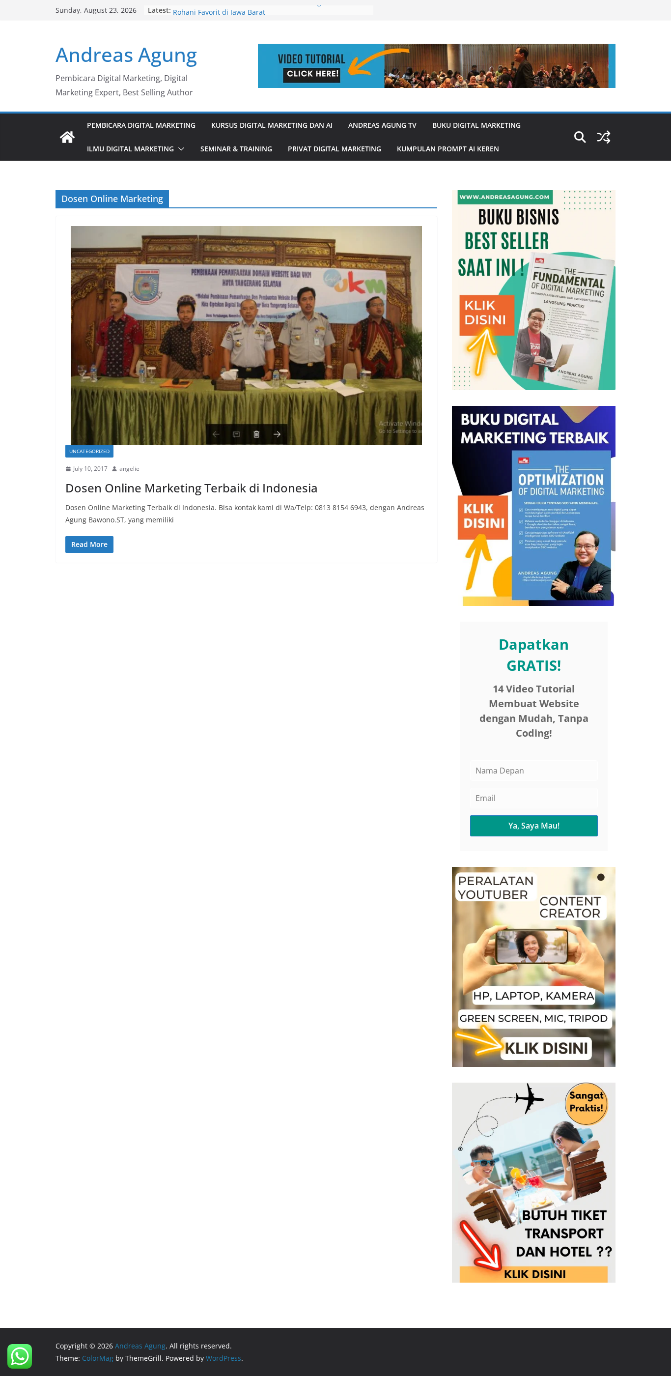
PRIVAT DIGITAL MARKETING (334, 148)
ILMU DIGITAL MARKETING (130, 148)
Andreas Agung (126, 54)
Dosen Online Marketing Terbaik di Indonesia (191, 488)
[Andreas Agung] (67, 137)
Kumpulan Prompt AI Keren (448, 148)
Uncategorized (89, 451)
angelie (129, 468)
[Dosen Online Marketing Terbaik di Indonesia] (246, 335)
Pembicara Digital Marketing (141, 125)
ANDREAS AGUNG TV (382, 125)
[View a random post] (603, 137)
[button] (179, 149)
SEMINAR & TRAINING (236, 148)
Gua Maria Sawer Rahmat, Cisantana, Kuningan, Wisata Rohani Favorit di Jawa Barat (264, 15)
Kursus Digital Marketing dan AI (272, 125)
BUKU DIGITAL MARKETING (476, 125)
